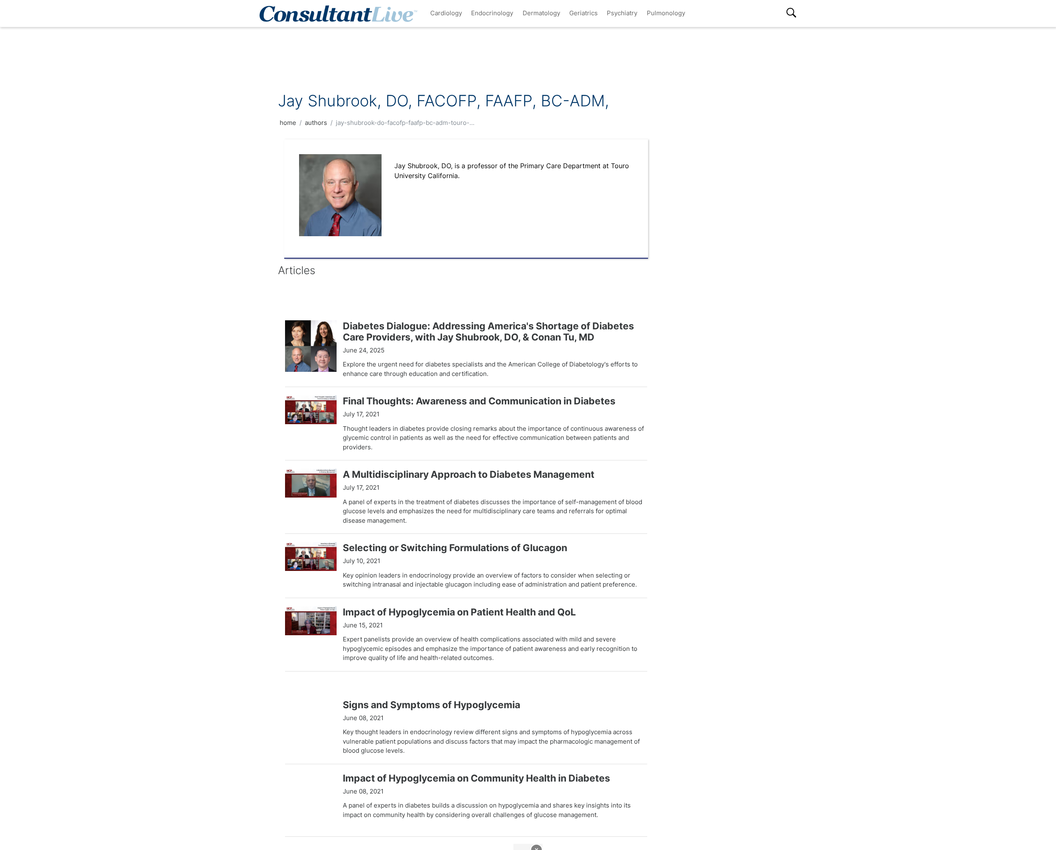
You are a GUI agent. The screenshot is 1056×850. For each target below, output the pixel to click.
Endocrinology (492, 13)
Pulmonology (666, 13)
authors (316, 123)
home (288, 123)
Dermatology (541, 13)
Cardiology (446, 13)
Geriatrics (583, 13)
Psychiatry (622, 13)
